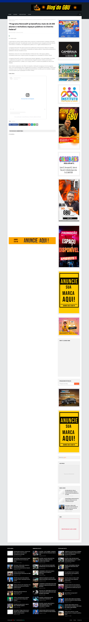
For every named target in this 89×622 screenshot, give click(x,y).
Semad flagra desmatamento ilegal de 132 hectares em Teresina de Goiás (72, 500)
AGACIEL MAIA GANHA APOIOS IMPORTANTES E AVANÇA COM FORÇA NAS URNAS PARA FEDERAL (73, 606)
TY (15, 620)
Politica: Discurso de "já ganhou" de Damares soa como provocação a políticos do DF (22, 586)
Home (71, 620)
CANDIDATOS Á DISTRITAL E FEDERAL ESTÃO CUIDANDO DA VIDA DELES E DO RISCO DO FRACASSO (73, 553)
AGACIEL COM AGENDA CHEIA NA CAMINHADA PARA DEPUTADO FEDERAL (72, 567)
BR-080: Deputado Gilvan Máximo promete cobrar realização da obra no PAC (22, 579)
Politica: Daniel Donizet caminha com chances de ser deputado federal (21, 599)
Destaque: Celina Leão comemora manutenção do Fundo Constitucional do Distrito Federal (71, 507)
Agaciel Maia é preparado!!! (71, 593)
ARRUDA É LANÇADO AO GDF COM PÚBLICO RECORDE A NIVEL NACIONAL (47, 578)
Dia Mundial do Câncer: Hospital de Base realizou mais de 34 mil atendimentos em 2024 (72, 492)
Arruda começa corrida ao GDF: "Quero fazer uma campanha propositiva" (72, 579)
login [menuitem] (29, 14)
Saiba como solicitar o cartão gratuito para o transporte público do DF (73, 613)
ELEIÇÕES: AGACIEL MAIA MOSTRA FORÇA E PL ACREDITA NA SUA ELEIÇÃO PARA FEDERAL (46, 560)
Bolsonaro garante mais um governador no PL (20, 592)
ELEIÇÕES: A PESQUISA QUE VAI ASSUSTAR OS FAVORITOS (46, 598)
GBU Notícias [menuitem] (22, 14)
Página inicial (11, 19)
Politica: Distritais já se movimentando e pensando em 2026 (22, 572)
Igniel (65, 457)
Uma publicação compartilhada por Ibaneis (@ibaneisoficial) (27, 116)
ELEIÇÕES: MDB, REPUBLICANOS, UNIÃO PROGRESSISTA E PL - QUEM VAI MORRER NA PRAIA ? (72, 560)
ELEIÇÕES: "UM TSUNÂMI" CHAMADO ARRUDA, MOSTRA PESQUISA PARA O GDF (47, 553)
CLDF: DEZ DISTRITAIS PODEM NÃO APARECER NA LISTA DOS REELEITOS (47, 566)
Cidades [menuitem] (15, 14)
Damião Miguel (13, 32)
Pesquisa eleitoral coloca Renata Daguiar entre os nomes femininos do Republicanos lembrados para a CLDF (73, 586)
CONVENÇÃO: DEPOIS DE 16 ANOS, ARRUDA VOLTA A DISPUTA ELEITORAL (46, 572)
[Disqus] (32, 183)
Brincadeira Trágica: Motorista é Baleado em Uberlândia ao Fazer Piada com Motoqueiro (21, 612)
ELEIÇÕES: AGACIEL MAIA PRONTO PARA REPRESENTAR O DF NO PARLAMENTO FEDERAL (46, 605)
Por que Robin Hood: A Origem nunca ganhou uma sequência (72, 572)
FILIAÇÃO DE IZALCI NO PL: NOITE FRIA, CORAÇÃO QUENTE (21, 605)
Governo (16, 19)
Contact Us (79, 620)
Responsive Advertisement (69, 474)
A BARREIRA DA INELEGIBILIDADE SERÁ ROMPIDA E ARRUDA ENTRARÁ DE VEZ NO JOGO (47, 585)
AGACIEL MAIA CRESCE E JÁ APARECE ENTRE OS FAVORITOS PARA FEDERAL (47, 611)
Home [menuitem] (9, 14)
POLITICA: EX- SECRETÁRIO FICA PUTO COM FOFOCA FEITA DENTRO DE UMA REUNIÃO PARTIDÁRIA (47, 592)
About (74, 620)
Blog (23, 620)
